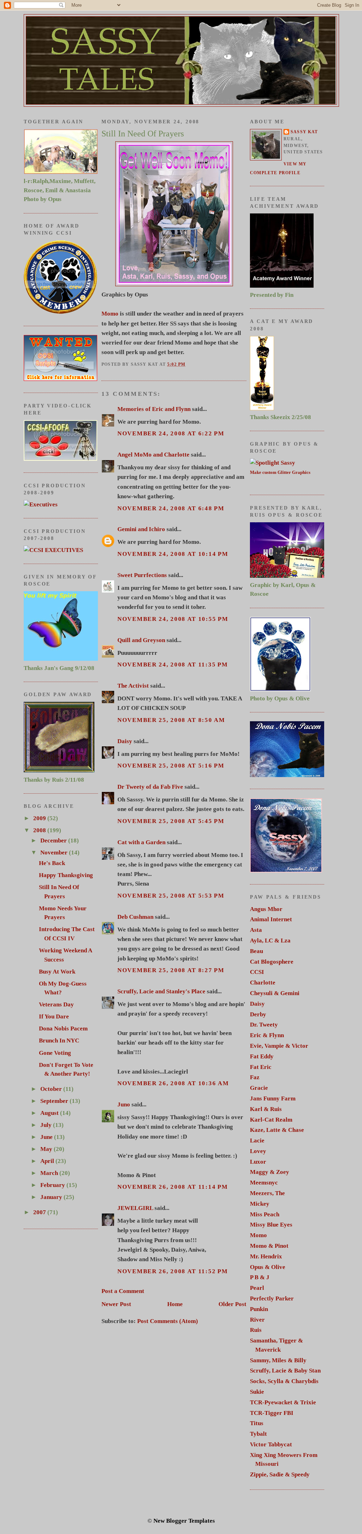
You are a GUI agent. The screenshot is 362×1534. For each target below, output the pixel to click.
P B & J (259, 1277)
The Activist (133, 685)
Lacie (257, 1140)
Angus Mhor (266, 909)
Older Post (232, 1304)
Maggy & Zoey (269, 1172)
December (54, 840)
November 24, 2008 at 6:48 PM (170, 508)
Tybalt (258, 1433)
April (48, 1161)
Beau (256, 951)
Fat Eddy (262, 1056)
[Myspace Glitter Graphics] (41, 504)
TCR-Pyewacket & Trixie (283, 1402)
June (47, 1137)
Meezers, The (267, 1193)
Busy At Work (57, 971)
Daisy (124, 741)
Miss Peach (264, 1214)
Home (175, 1304)
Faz (254, 1077)
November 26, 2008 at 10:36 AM (173, 1083)
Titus (256, 1423)
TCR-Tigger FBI (271, 1413)
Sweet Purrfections (142, 575)
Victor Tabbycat (271, 1444)
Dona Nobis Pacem (63, 1028)
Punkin (259, 1309)
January (52, 1197)
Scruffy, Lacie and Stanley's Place (161, 991)
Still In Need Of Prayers (142, 133)
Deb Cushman (135, 916)
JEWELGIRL (135, 1208)
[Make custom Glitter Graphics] (272, 462)
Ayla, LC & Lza (270, 940)
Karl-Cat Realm (271, 1119)
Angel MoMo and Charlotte (153, 454)
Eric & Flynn (267, 1035)
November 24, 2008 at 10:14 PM (172, 554)
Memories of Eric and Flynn (154, 409)
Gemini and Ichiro (141, 529)
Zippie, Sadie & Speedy (280, 1474)
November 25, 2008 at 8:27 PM (170, 970)
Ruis (256, 1330)
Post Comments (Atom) (167, 1321)
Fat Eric (261, 1067)
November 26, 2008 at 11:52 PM (172, 1271)
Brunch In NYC (59, 1040)
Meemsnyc (264, 1182)
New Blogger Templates (184, 1520)
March (49, 1173)
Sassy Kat (304, 132)
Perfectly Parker (272, 1298)
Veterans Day (56, 1004)
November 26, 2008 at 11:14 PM (172, 1186)
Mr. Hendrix (266, 1256)
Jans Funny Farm (273, 1098)
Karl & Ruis (266, 1109)
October (51, 1089)
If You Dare (54, 1016)
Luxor (258, 1161)
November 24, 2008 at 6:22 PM (170, 433)
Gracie (259, 1088)
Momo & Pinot (269, 1245)
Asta (256, 930)
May (47, 1149)
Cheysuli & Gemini (274, 993)
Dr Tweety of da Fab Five (150, 786)
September (55, 1101)
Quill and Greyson (141, 640)
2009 (40, 818)
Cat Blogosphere (271, 961)
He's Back (52, 863)
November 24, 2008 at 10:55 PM (172, 619)
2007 (40, 1212)
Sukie (257, 1391)
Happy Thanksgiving (66, 875)
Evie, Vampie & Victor (279, 1045)
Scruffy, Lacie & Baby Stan (285, 1370)
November (54, 852)
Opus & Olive (267, 1267)
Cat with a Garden (141, 842)
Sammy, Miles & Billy (278, 1360)
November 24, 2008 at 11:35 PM (172, 664)
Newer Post (116, 1304)
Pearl (257, 1288)
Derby (258, 1014)
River (257, 1319)
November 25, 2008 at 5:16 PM (170, 765)
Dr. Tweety (264, 1024)
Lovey (258, 1151)
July (46, 1125)
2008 (40, 830)
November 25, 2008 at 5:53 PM (170, 895)
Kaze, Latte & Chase (277, 1130)
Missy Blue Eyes (271, 1224)
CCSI (257, 972)
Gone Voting (55, 1053)
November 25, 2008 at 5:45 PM (170, 821)
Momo (109, 313)
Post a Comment (122, 1291)
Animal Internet (271, 919)
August (50, 1113)
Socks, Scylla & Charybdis (284, 1381)
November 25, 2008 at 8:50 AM (171, 720)
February (53, 1185)
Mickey (259, 1203)
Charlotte (262, 982)
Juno (123, 1104)
